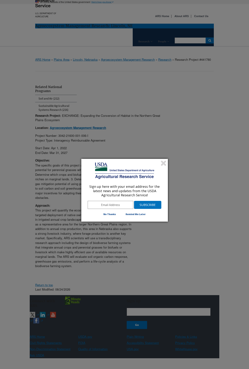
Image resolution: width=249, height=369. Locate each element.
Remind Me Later (136, 214)
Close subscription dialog (163, 163)
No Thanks (109, 214)
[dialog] (124, 190)
